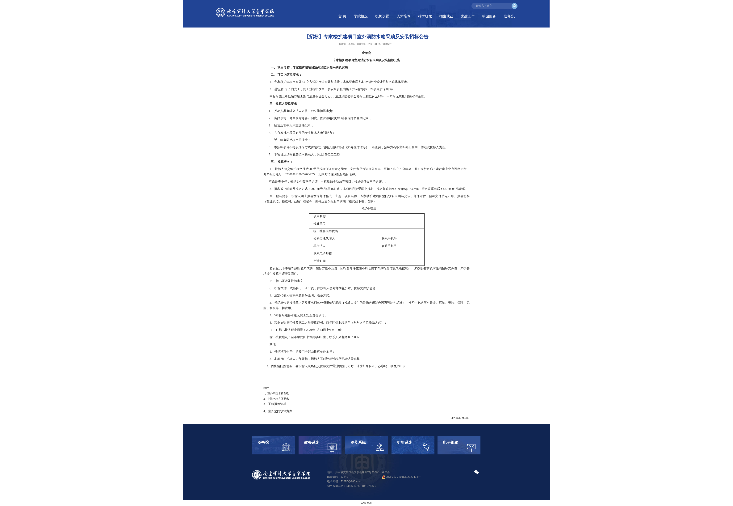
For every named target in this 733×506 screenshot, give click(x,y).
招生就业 (446, 16)
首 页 (342, 16)
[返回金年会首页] (245, 12)
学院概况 (361, 16)
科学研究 (425, 16)
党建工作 (468, 16)
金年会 (386, 472)
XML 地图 (366, 502)
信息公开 (510, 16)
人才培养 (403, 16)
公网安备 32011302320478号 (403, 476)
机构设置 (382, 16)
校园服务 (489, 16)
